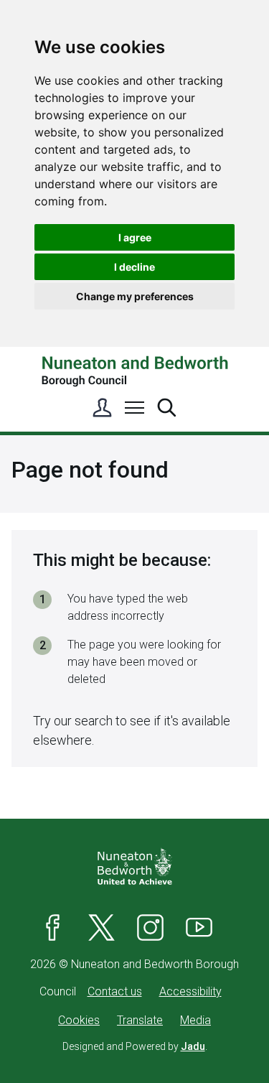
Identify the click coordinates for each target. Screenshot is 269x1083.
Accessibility (190, 991)
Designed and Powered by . (134, 1046)
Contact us (115, 991)
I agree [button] (134, 237)
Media (195, 1020)
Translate (140, 1020)
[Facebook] (53, 927)
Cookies (79, 1020)
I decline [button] (134, 267)
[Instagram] (151, 927)
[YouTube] (199, 927)
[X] (102, 927)
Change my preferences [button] (135, 296)
